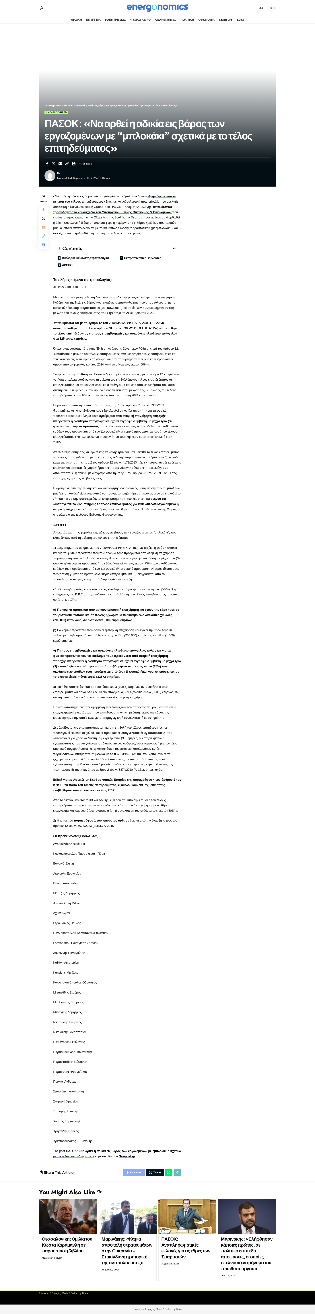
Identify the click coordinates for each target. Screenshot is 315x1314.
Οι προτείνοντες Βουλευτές (142, 258)
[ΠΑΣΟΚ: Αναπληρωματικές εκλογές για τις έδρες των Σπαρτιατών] (187, 1216)
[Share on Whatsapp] (168, 1172)
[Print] (73, 164)
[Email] (60, 164)
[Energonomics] (157, 8)
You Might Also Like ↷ (70, 1192)
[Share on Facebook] (47, 164)
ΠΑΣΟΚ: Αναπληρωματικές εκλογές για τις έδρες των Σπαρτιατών (186, 1248)
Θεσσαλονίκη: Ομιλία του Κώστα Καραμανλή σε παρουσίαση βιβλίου (67, 1245)
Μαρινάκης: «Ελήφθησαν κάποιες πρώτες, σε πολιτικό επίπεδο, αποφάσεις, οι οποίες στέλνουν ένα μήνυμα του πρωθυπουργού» (247, 1253)
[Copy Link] (67, 164)
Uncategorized (56, 112)
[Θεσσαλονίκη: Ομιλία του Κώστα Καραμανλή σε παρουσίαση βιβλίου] (68, 1216)
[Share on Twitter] (53, 164)
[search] (254, 8)
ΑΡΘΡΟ (67, 265)
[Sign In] (42, 8)
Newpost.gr (127, 1156)
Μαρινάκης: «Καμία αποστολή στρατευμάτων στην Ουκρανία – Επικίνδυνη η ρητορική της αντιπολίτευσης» (127, 1250)
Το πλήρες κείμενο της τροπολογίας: (85, 258)
